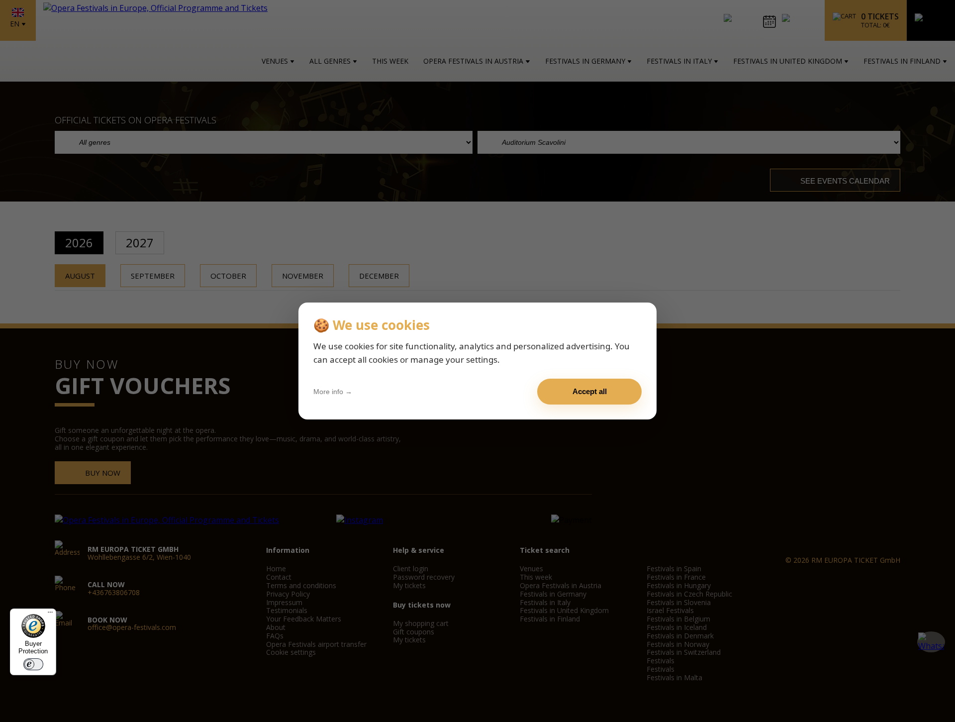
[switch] (33, 664)
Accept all (590, 391)
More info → (332, 391)
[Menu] (50, 614)
